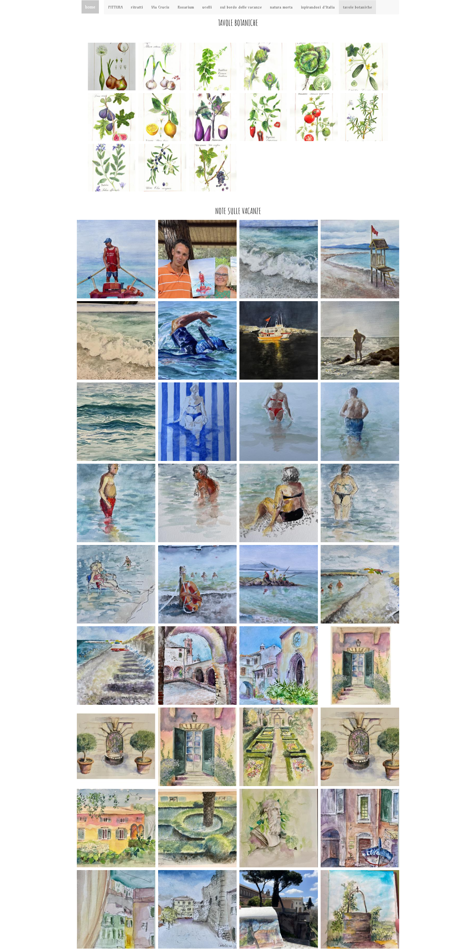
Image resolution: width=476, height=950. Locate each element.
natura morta (281, 7)
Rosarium (186, 7)
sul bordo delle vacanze (241, 7)
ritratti (137, 7)
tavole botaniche (357, 7)
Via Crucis (160, 7)
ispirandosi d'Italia (318, 7)
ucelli (207, 7)
